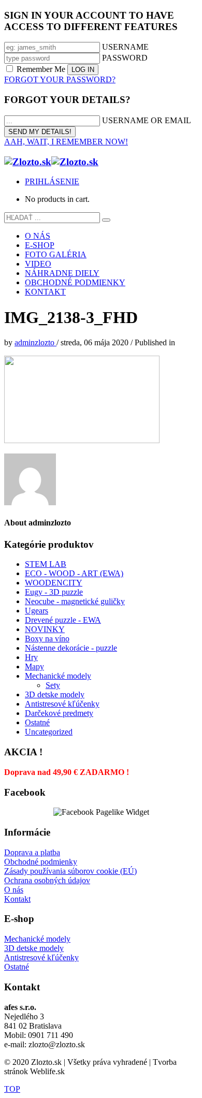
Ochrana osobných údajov (47, 880)
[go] (106, 220)
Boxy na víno (47, 638)
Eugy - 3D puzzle (54, 592)
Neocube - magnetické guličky (75, 601)
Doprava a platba (32, 852)
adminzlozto (35, 342)
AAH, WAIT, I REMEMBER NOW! (66, 141)
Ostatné (37, 722)
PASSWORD (125, 57)
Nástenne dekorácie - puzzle (71, 647)
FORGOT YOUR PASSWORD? (60, 79)
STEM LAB (45, 564)
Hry (31, 657)
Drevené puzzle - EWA (63, 620)
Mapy (34, 666)
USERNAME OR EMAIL (146, 120)
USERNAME (125, 46)
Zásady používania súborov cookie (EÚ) (70, 871)
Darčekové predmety (59, 713)
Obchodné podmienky (40, 861)
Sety (53, 685)
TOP (12, 1089)
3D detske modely (54, 694)
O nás (13, 889)
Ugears (36, 610)
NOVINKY (45, 629)
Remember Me (41, 69)
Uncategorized (49, 731)
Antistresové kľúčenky (62, 703)
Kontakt (17, 899)
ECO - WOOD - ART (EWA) (74, 573)
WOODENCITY (53, 582)
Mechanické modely (58, 675)
